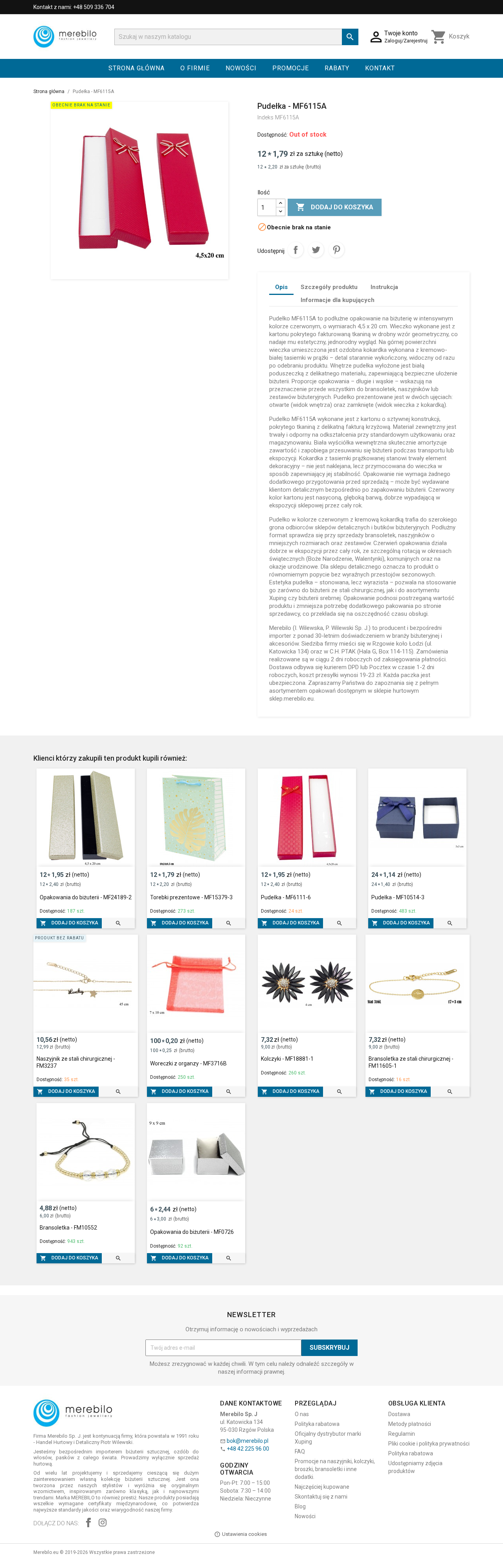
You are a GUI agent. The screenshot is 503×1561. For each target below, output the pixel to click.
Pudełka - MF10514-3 (397, 897)
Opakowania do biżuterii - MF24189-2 (86, 897)
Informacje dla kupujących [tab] (337, 300)
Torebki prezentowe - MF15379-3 (191, 897)
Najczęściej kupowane (322, 1487)
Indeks (265, 117)
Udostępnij (295, 250)
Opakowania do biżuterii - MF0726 (192, 1232)
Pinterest (336, 250)
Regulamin (401, 1434)
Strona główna (136, 68)
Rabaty (337, 68)
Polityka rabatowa (317, 1424)
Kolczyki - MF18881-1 (287, 1059)
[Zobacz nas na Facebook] (88, 1523)
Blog (300, 1506)
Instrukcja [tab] (384, 287)
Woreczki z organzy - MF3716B (188, 1063)
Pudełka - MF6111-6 (286, 897)
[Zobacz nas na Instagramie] (102, 1523)
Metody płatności (409, 1424)
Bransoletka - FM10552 (68, 1227)
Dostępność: (272, 135)
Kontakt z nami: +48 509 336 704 (73, 7)
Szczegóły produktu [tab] (329, 287)
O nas (302, 1414)
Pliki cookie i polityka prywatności (429, 1443)
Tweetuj (316, 250)
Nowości (241, 68)
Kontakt (380, 68)
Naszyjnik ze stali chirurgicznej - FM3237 (76, 1062)
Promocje (290, 68)
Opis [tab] (281, 287)
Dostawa (399, 1414)
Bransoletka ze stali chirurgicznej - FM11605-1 (411, 1062)
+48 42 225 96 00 (248, 1449)
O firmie (195, 68)
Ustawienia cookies (244, 1534)
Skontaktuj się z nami (321, 1496)
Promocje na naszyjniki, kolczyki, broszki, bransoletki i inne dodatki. (335, 1469)
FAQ (300, 1451)
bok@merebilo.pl (247, 1441)
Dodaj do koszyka (334, 207)
